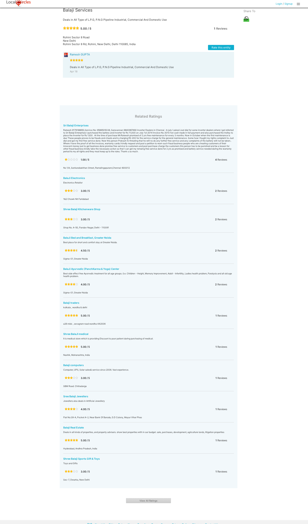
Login (279, 3)
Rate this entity (221, 47)
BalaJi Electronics (74, 177)
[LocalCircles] (18, 3)
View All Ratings (148, 500)
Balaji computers (73, 365)
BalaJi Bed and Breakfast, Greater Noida (87, 237)
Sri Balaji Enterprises (76, 125)
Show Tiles (299, 3)
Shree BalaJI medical (75, 333)
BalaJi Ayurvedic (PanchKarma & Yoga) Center (91, 268)
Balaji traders (71, 302)
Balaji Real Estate (73, 427)
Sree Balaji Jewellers (75, 396)
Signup (288, 3)
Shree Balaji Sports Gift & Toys (81, 458)
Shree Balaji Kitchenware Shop (81, 209)
